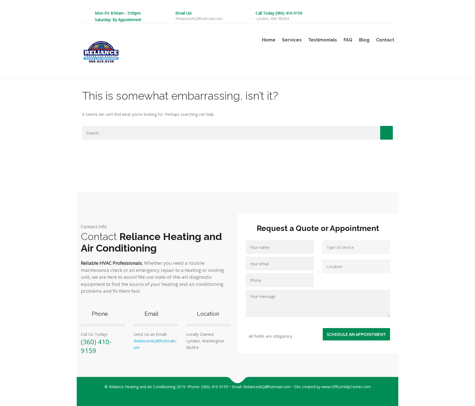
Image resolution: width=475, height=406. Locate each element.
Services (292, 40)
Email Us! (183, 13)
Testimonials (322, 40)
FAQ (348, 40)
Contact (385, 40)
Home (268, 40)
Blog (364, 40)
